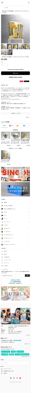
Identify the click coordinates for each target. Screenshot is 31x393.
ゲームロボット (7, 231)
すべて (4, 125)
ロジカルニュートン (8, 238)
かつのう (6, 225)
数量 (2, 62)
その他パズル (7, 228)
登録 (27, 275)
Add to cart (15, 73)
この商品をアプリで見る (15, 113)
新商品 (5, 202)
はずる (5, 212)
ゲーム (5, 215)
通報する (27, 117)
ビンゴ (5, 218)
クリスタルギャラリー (9, 234)
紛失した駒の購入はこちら (10, 208)
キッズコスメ (7, 241)
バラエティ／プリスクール (9, 244)
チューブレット (7, 221)
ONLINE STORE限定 (8, 205)
